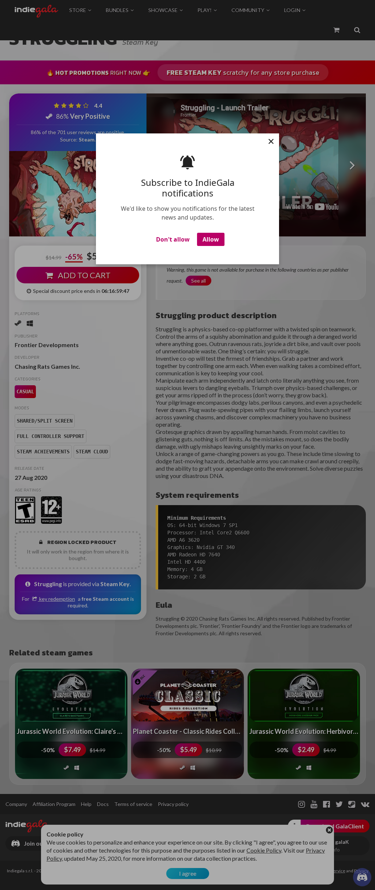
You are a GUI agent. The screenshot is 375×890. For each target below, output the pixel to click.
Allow (211, 239)
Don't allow (173, 239)
